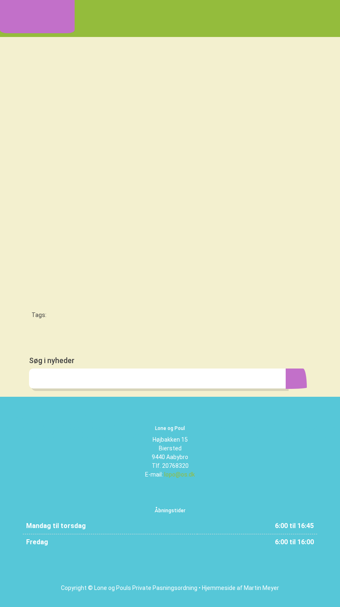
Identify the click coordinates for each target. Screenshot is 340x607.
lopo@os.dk (179, 474)
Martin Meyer (261, 588)
